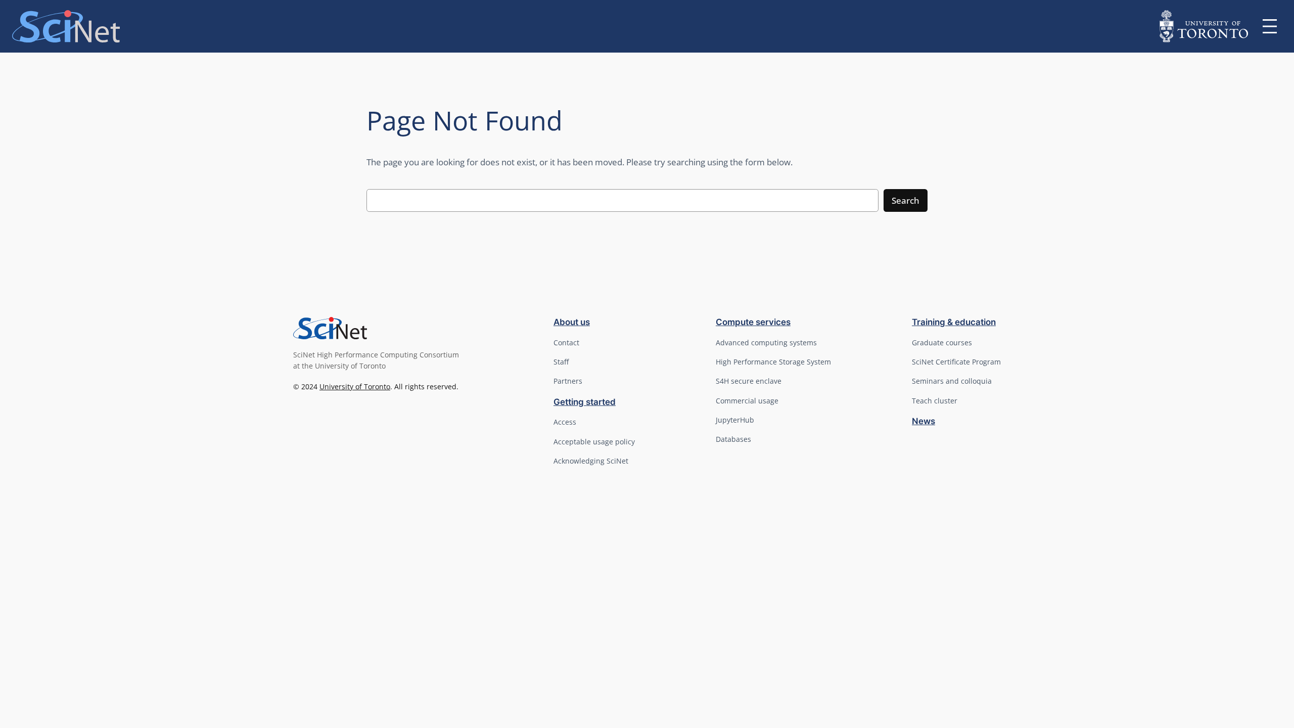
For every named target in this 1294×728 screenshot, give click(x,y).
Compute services (753, 322)
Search (905, 200)
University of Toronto (354, 386)
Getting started (584, 402)
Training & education (954, 322)
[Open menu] (1270, 26)
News (923, 421)
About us (571, 322)
